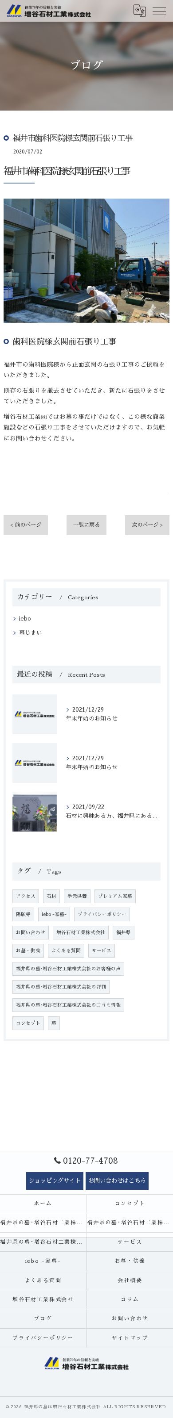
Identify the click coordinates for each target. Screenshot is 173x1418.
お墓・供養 (28, 950)
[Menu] (159, 10)
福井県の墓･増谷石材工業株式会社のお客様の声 (68, 968)
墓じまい (30, 633)
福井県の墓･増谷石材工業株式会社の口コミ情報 (68, 1005)
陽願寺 (23, 914)
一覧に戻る (86, 525)
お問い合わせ (30, 932)
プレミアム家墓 (115, 896)
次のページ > (147, 525)
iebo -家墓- (54, 914)
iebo (25, 618)
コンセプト (28, 1023)
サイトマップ (130, 1338)
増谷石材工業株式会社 (80, 932)
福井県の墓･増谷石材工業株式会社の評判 (61, 987)
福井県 (123, 932)
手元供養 (77, 896)
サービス (101, 950)
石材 (51, 896)
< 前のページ (25, 525)
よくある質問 (66, 950)
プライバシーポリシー (102, 914)
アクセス (25, 896)
